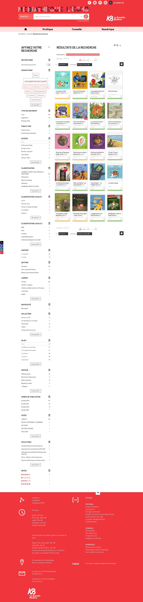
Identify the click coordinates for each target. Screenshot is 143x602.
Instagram (36, 500)
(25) (35, 162)
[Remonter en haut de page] (98, 493)
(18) (35, 105)
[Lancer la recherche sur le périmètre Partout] (86, 16)
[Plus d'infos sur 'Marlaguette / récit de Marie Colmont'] (114, 202)
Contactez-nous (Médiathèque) (44, 571)
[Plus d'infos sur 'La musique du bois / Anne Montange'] (97, 110)
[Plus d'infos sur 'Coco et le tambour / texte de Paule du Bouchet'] (80, 110)
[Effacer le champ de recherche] (81, 16)
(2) (35, 191)
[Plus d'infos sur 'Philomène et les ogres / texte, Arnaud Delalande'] (80, 202)
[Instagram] (105, 3)
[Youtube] (100, 3)
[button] (47, 29)
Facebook (35, 498)
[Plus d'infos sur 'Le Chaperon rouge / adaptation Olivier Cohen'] (62, 204)
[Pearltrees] (95, 3)
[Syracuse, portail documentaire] (53, 9)
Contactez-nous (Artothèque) (43, 579)
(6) (35, 436)
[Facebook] (89, 3)
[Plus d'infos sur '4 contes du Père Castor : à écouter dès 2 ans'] (62, 80)
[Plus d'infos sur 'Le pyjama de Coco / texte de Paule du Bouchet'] (97, 202)
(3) (35, 465)
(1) (35, 217)
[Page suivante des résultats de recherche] (100, 59)
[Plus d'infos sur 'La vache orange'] (114, 171)
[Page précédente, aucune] (77, 59)
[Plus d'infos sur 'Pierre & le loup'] (114, 80)
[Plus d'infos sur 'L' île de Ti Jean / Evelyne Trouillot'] (114, 141)
